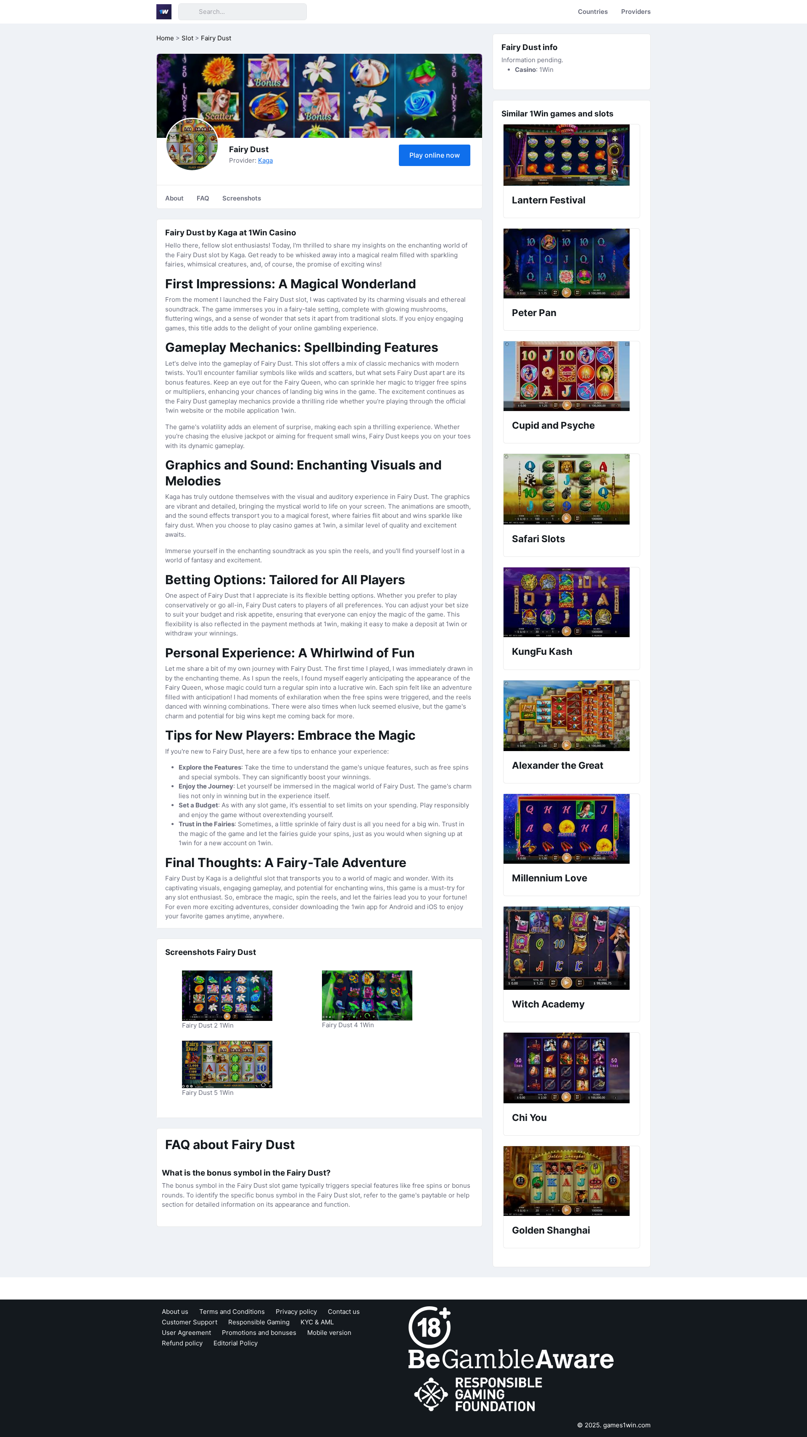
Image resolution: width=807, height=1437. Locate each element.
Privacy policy (296, 1312)
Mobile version (329, 1333)
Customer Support (189, 1322)
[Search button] (188, 12)
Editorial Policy (236, 1343)
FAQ (203, 198)
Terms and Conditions (232, 1312)
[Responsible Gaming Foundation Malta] (480, 1394)
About (174, 198)
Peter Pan (534, 312)
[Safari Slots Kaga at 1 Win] (572, 489)
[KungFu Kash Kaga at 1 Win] (572, 602)
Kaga (265, 160)
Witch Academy (548, 1004)
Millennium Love (549, 877)
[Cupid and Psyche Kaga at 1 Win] (572, 376)
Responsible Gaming (259, 1322)
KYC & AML (317, 1322)
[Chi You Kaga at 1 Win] (572, 1068)
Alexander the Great (558, 765)
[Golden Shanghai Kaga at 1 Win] (572, 1181)
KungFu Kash (542, 651)
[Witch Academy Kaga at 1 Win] (572, 948)
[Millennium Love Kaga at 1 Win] (572, 829)
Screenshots (241, 198)
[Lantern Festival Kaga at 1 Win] (572, 155)
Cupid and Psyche (553, 425)
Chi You (529, 1117)
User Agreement (186, 1333)
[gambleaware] (511, 1358)
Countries (593, 12)
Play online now (434, 155)
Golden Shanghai (551, 1230)
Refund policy (182, 1343)
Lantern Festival (548, 200)
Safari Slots (538, 538)
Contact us (344, 1312)
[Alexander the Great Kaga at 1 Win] (572, 715)
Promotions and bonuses (259, 1333)
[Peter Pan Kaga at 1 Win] (572, 263)
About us (175, 1312)
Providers (636, 12)
